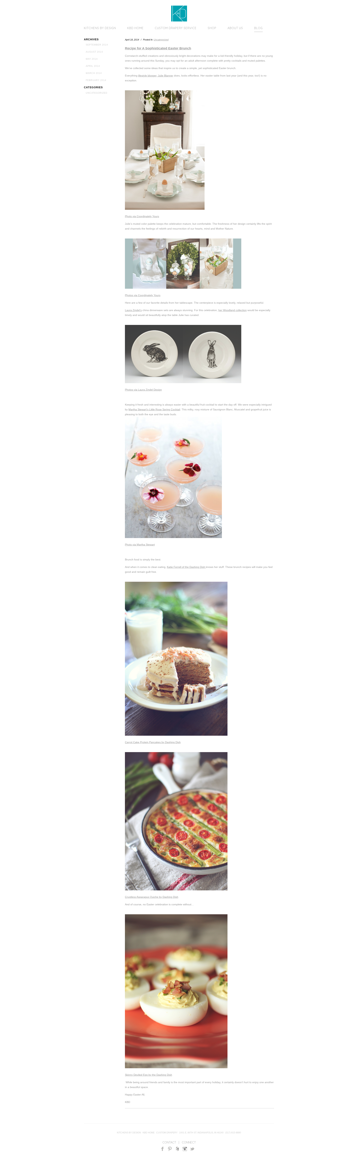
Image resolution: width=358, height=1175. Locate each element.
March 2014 (94, 73)
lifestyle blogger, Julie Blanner (155, 75)
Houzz (177, 1149)
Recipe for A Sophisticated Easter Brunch (158, 48)
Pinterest (169, 1149)
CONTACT (169, 1142)
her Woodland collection (232, 310)
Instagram (185, 1149)
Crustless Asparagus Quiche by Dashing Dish (151, 896)
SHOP (212, 28)
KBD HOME (135, 28)
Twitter (192, 1149)
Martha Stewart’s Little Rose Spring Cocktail (154, 409)
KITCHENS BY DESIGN (100, 28)
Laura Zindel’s (133, 310)
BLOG (258, 28)
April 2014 (93, 66)
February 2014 (96, 80)
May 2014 (92, 59)
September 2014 (97, 44)
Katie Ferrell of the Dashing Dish (186, 566)
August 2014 (94, 52)
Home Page (179, 13)
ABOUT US (235, 28)
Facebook (162, 1149)
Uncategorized (96, 93)
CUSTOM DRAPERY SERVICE (176, 28)
